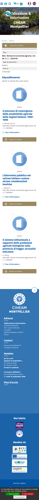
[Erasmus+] (19, 456)
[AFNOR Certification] (19, 425)
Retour (11, 41)
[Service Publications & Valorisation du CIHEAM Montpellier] (8, 13)
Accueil (4, 41)
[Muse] (19, 449)
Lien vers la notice (16, 45)
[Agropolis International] (19, 462)
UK (34, 3)
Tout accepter (13, 494)
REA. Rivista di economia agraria (16, 56)
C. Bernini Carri (8, 123)
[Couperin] (19, 470)
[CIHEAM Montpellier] (19, 303)
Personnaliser (20, 497)
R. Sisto (5, 255)
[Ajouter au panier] (5, 139)
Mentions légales (19, 483)
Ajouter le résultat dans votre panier (15, 81)
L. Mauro (6, 188)
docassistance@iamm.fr (12, 345)
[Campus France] (19, 433)
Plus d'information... (12, 132)
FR (28, 3)
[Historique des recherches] (21, 3)
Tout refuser (28, 494)
